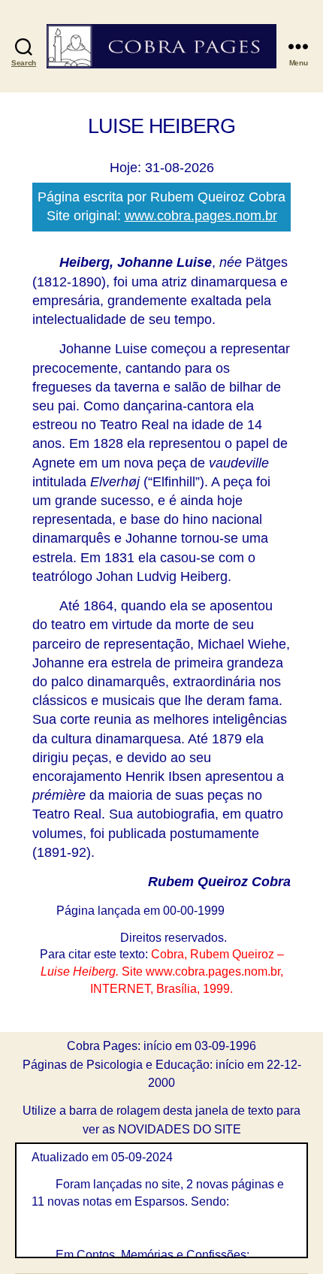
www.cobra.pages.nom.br (201, 215)
